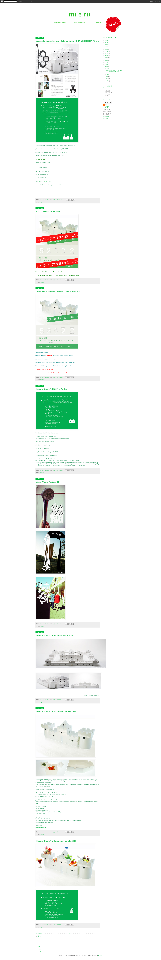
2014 (106, 53)
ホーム (70, 933)
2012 (106, 58)
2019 (106, 42)
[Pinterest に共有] (74, 200)
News (40, 949)
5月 (107, 78)
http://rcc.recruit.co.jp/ (45, 181)
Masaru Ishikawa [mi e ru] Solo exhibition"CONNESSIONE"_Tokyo (67, 41)
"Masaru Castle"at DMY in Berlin (51, 389)
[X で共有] (70, 200)
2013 (106, 55)
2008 (106, 66)
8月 (107, 76)
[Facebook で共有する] (72, 200)
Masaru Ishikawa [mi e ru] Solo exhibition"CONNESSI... (114, 71)
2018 (106, 45)
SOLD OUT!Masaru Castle (47, 211)
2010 (106, 62)
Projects (42, 202)
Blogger (100, 955)
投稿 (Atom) (41, 936)
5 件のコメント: (59, 831)
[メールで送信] (67, 200)
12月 (107, 68)
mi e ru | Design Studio (107, 106)
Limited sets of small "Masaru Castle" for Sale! (57, 291)
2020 (106, 40)
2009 (106, 64)
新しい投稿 (39, 933)
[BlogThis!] (69, 200)
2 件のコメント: (59, 377)
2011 (106, 60)
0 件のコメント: (59, 279)
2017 (106, 47)
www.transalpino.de (40, 827)
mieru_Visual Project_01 (47, 482)
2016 (106, 49)
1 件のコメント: (60, 199)
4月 (107, 81)
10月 (107, 74)
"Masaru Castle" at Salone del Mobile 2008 (55, 711)
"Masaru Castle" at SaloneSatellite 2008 (54, 635)
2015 (106, 51)
